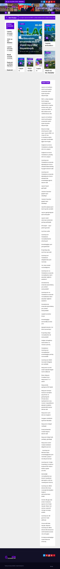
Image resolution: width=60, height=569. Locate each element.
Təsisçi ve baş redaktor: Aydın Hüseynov (14, 566)
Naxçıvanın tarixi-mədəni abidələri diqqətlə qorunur (46, 445)
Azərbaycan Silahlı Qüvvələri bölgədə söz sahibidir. (46, 362)
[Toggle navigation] (9, 12)
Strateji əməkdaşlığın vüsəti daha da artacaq (47, 539)
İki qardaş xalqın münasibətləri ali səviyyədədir (46, 335)
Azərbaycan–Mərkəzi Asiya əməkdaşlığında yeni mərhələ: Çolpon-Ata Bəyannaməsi (47, 455)
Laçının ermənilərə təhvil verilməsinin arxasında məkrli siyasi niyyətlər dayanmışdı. (46, 91)
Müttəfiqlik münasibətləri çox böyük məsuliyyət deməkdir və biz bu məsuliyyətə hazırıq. (47, 478)
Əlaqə (51, 566)
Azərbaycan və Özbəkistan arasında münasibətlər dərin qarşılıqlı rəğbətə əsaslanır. (47, 297)
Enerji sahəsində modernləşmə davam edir (46, 432)
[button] (49, 12)
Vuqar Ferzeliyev (34, 51)
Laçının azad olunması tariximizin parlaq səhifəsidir (47, 220)
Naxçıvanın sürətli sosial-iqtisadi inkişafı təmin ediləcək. (47, 370)
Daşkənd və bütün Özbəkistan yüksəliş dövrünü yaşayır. (47, 147)
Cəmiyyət (22, 23)
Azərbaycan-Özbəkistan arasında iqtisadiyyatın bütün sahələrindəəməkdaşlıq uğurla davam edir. (47, 164)
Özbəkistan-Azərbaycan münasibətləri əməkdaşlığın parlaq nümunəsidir (47, 352)
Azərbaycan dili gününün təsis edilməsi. (45, 518)
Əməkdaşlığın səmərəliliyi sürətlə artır (46, 322)
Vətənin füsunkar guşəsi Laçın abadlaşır (46, 194)
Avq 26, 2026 (24, 51)
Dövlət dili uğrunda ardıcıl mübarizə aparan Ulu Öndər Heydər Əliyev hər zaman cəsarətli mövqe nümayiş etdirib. (46, 506)
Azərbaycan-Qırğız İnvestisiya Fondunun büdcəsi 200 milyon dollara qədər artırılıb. (47, 466)
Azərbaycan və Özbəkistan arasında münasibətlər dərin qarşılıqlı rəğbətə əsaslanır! (47, 275)
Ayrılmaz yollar (45, 231)
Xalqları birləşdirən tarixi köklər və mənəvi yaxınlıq (46, 342)
